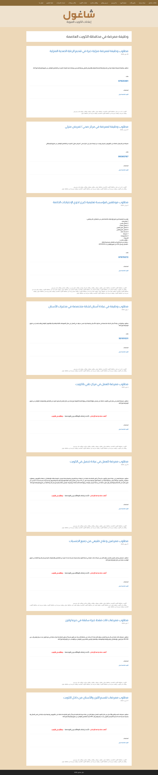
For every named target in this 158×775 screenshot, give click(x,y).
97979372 (123, 257)
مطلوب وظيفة (91, 111)
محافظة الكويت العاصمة (109, 111)
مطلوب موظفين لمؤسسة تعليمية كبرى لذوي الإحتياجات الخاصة (90, 202)
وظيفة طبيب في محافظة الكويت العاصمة (90, 605)
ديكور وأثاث (133, 3)
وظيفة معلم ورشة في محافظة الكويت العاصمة (67, 291)
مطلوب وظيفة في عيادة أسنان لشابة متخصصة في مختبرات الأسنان (88, 306)
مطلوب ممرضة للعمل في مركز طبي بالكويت (101, 384)
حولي (120, 94)
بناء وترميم (114, 3)
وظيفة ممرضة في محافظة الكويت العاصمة (108, 113)
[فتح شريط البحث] (35, 3)
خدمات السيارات (60, 3)
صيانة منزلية (142, 3)
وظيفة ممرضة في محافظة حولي (89, 113)
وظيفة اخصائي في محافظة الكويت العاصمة (88, 289)
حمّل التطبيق (49, 3)
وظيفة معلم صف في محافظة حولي (107, 291)
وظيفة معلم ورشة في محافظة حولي (46, 291)
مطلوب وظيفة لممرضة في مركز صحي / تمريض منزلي (96, 126)
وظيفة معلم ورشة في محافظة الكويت (88, 291)
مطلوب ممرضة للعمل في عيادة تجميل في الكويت (99, 461)
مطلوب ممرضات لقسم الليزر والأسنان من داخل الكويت (95, 697)
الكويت (125, 111)
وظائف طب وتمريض (56, 287)
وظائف (85, 111)
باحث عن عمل (119, 111)
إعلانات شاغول (152, 3)
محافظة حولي (99, 111)
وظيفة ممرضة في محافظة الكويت (108, 189)
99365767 (123, 156)
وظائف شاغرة (94, 3)
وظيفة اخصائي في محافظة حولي (70, 289)
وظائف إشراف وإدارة (85, 287)
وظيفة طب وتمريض (78, 111)
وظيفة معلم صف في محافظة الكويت (52, 289)
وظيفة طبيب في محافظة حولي (72, 605)
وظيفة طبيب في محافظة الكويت (109, 605)
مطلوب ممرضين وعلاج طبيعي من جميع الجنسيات (98, 540)
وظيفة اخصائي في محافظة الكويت (108, 289)
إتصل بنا (41, 3)
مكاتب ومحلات (72, 3)
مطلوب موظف (99, 287)
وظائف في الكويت (122, 189)
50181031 (123, 338)
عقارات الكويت (83, 3)
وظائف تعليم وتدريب (74, 287)
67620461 (123, 81)
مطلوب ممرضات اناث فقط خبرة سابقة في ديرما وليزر (96, 620)
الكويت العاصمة (124, 94)
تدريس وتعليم (104, 3)
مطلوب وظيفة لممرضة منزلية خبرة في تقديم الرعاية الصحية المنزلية (89, 51)
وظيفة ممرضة (123, 113)
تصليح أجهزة (123, 3)
